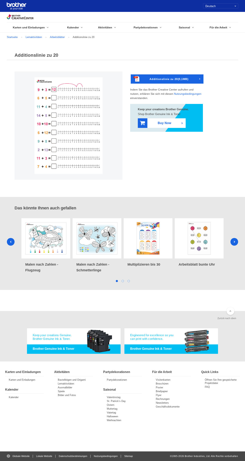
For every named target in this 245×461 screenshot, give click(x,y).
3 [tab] (128, 281)
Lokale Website (44, 456)
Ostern (110, 404)
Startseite (12, 37)
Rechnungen (163, 399)
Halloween (112, 416)
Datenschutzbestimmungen (73, 456)
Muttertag (112, 408)
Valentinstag (113, 397)
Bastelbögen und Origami (72, 379)
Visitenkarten (163, 379)
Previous (11, 242)
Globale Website (21, 456)
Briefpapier (162, 391)
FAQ (207, 386)
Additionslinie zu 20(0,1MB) (168, 79)
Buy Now (164, 123)
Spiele (61, 391)
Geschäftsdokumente (168, 406)
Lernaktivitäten (34, 37)
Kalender (14, 397)
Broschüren (162, 383)
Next (234, 242)
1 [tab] (117, 281)
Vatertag (111, 412)
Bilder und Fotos (67, 395)
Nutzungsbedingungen (187, 93)
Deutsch (210, 6)
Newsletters (162, 402)
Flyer (158, 395)
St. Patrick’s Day (116, 401)
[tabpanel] (45, 245)
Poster (159, 387)
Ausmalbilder (65, 387)
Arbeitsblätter (57, 37)
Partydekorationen (117, 379)
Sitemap (128, 456)
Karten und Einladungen (22, 379)
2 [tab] (123, 281)
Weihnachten (114, 420)
